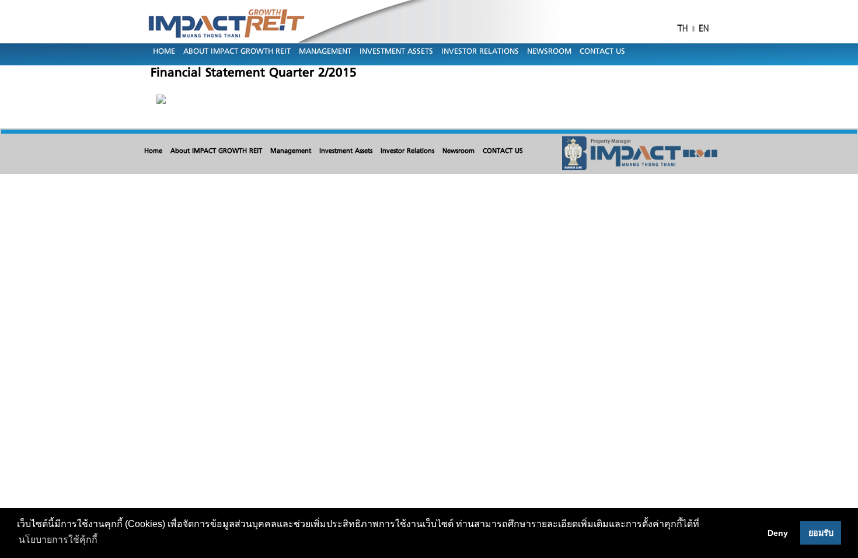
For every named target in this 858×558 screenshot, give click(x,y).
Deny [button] (778, 533)
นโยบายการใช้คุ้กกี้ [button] (58, 540)
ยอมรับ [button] (820, 533)
